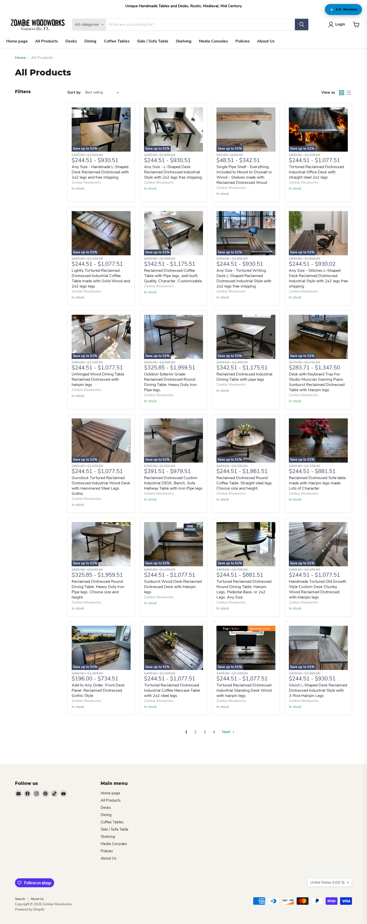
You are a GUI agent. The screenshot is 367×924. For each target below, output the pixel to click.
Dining (90, 41)
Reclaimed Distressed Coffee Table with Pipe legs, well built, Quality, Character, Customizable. (173, 276)
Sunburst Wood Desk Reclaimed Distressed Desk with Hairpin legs (173, 587)
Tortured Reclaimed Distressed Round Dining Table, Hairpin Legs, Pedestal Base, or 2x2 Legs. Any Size (243, 589)
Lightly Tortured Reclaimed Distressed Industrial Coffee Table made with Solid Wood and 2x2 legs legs (101, 278)
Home (20, 57)
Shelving (183, 41)
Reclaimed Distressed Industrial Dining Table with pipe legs (244, 376)
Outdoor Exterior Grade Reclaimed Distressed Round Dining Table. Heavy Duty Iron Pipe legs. (170, 382)
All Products (46, 41)
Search (20, 899)
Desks (71, 41)
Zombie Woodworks (86, 182)
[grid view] (341, 92)
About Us (266, 41)
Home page (17, 41)
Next (226, 732)
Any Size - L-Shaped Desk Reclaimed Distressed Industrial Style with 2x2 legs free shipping (173, 172)
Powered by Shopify (29, 909)
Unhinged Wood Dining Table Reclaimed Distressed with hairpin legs (98, 379)
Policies (242, 41)
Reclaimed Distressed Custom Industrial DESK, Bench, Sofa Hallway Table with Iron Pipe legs (173, 483)
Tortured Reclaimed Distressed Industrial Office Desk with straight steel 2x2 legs (316, 172)
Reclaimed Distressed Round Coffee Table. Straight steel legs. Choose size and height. (244, 483)
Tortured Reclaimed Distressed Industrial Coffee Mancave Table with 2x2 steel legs (172, 690)
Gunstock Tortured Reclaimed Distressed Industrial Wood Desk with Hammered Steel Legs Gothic (101, 485)
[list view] (348, 92)
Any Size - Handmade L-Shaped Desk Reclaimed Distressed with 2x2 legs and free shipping (100, 172)
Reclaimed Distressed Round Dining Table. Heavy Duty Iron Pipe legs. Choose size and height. (98, 589)
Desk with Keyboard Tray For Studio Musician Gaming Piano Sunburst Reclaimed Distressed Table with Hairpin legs (317, 382)
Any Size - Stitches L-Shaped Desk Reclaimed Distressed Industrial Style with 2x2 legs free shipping (318, 278)
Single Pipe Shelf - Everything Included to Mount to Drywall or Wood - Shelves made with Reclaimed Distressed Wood (244, 174)
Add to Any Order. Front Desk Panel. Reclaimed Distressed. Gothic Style (98, 690)
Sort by (74, 92)
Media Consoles (213, 41)
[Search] (301, 24)
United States (327, 882)
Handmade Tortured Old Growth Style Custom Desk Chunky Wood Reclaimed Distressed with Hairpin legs (317, 589)
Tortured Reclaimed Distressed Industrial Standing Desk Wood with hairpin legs (244, 690)
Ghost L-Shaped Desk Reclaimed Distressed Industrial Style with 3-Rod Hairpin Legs (318, 690)
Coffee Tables (117, 41)
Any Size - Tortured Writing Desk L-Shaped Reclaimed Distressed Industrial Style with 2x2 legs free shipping (243, 278)
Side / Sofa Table (152, 41)
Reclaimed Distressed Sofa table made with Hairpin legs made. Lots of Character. (317, 483)
